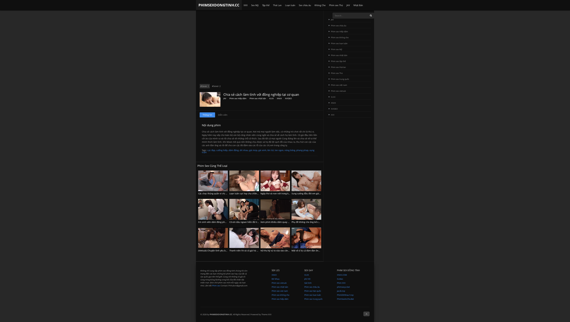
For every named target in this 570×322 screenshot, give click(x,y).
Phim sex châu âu (338, 25)
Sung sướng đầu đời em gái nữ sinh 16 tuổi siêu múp (318, 193)
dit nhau (244, 150)
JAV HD (307, 279)
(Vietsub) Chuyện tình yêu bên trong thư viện (220, 250)
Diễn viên (222, 114)
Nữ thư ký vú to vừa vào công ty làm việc (280, 250)
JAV (348, 5)
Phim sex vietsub (338, 91)
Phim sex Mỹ (336, 49)
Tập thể (265, 5)
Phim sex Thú (336, 5)
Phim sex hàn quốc (312, 291)
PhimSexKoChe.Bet (345, 299)
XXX (246, 5)
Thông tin (207, 114)
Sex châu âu (305, 5)
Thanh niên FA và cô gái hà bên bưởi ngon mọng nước (256, 250)
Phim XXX (341, 283)
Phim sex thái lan (338, 67)
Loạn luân (290, 5)
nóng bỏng (290, 150)
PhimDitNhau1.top (345, 295)
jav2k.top (341, 291)
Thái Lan (277, 5)
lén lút (270, 150)
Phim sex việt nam (339, 85)
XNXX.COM (342, 275)
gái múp (253, 150)
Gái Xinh (308, 283)
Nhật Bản (358, 5)
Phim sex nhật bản (258, 98)
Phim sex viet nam (280, 291)
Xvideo (340, 279)
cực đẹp (211, 150)
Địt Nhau (276, 279)
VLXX (271, 98)
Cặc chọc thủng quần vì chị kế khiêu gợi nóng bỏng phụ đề (227, 193)
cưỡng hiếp (222, 150)
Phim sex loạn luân (339, 43)
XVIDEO (288, 98)
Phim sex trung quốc (340, 79)
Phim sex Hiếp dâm (237, 98)
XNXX (279, 98)
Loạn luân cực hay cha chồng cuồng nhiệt (250, 193)
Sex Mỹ (255, 5)
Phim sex (216, 285)
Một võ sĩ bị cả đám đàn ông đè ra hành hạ (313, 250)
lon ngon (279, 150)
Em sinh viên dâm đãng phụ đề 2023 (216, 222)
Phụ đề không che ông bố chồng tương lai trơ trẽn (316, 222)
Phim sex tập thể (338, 61)
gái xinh (262, 150)
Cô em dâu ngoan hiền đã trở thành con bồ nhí (252, 222)
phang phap (302, 150)
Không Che (320, 5)
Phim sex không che (340, 37)
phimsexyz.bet (343, 287)
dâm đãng (234, 150)
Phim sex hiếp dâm (280, 299)
